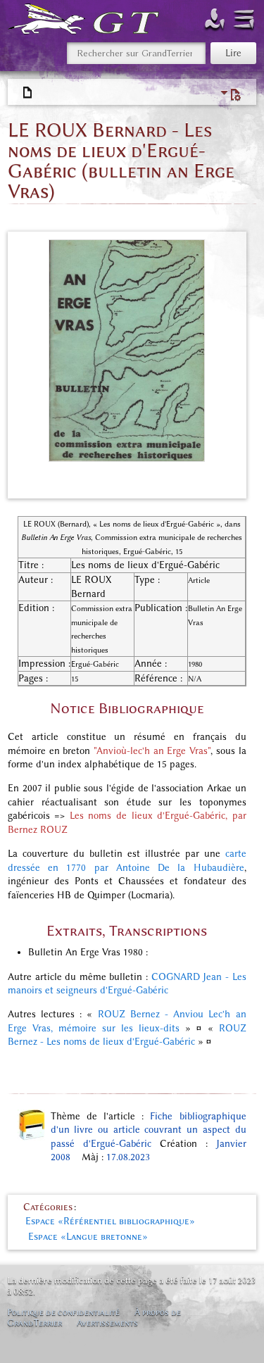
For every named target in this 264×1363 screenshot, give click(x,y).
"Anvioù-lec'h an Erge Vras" (152, 751)
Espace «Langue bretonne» (88, 1237)
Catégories (48, 1207)
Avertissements (107, 1322)
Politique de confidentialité (63, 1312)
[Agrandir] (232, 479)
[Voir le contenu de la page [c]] (28, 93)
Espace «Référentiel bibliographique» (110, 1221)
